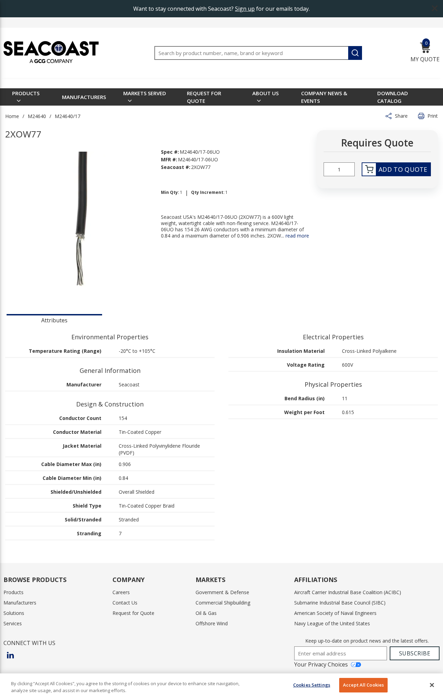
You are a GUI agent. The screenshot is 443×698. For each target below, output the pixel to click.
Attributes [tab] (54, 320)
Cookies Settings (311, 685)
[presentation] (54, 319)
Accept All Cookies (363, 685)
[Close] (432, 684)
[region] (221, 685)
